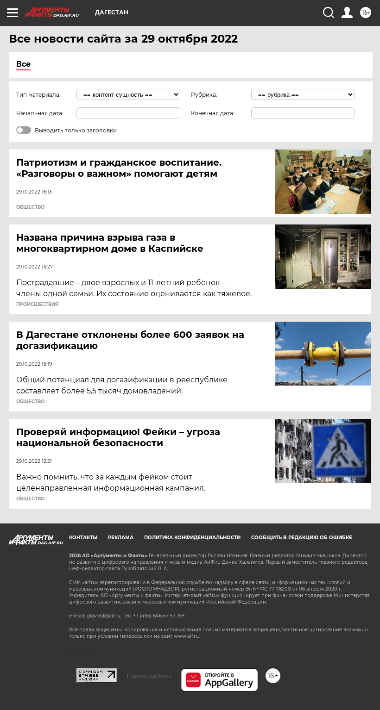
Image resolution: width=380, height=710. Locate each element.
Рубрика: (204, 94)
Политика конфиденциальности (192, 538)
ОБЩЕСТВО (30, 207)
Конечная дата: (212, 113)
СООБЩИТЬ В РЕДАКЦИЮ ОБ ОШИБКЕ (301, 538)
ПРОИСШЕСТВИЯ (37, 304)
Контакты (83, 538)
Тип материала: (38, 94)
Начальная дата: (39, 113)
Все (23, 64)
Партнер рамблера (149, 676)
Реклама (120, 538)
